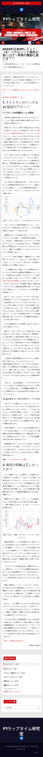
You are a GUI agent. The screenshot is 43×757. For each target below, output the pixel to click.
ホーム (4, 61)
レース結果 (28, 33)
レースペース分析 (18, 33)
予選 (34, 33)
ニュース (22, 35)
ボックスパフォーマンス (11, 35)
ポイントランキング (31, 35)
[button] (33, 43)
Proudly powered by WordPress (15, 746)
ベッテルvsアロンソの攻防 (17, 459)
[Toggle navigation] (29, 43)
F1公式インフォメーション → (13, 692)
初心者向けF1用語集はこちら (13, 97)
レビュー (9, 33)
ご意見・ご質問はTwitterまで (13, 641)
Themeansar (21, 749)
